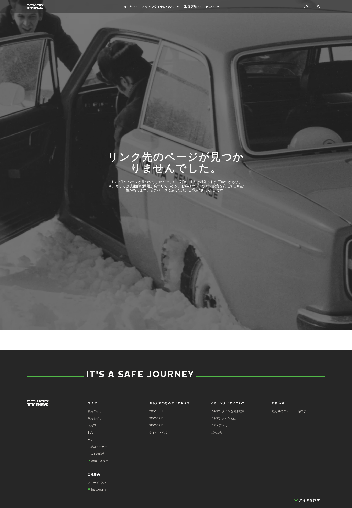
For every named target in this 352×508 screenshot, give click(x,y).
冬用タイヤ (95, 418)
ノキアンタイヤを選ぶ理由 (227, 411)
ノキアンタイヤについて (158, 6)
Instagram (98, 489)
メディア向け (219, 425)
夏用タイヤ (95, 411)
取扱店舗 (190, 6)
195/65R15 (156, 418)
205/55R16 (156, 411)
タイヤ (128, 6)
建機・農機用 (99, 461)
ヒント (210, 6)
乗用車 (92, 425)
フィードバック (98, 482)
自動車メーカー (98, 446)
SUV (90, 432)
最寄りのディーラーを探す (289, 411)
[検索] (318, 6)
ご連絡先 (216, 432)
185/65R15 (156, 425)
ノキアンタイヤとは (223, 418)
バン (90, 439)
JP (306, 6)
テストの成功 (96, 453)
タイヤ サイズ (158, 432)
